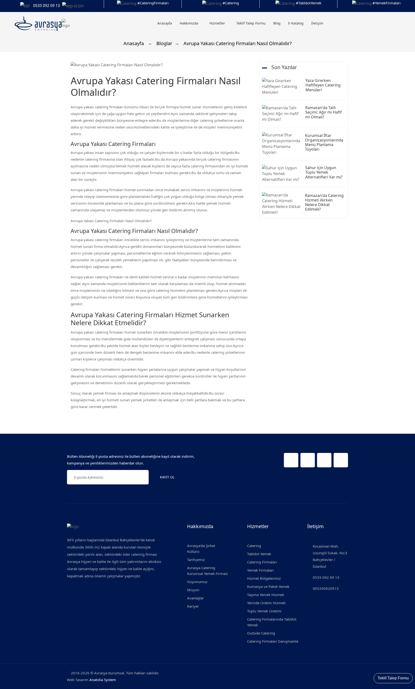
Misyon (193, 589)
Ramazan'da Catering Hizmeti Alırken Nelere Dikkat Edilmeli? (324, 202)
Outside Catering (261, 633)
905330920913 (326, 588)
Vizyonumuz (197, 581)
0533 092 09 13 (326, 577)
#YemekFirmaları (386, 2)
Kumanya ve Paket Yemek (268, 586)
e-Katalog (296, 23)
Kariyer (193, 606)
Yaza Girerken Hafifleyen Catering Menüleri (323, 85)
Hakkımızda (189, 23)
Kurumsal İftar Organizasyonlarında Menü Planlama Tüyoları (324, 142)
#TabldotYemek (308, 2)
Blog (277, 23)
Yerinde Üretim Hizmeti (266, 602)
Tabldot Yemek (259, 553)
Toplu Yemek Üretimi (264, 611)
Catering (254, 545)
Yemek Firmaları (260, 570)
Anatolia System (102, 679)
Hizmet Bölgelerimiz (264, 578)
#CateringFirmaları (153, 2)
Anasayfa (164, 23)
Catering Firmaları (262, 562)
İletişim (317, 23)
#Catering (231, 2)
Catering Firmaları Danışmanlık (273, 641)
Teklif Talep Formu (251, 23)
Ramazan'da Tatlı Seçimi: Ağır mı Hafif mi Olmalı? (323, 112)
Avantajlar (195, 598)
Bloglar (163, 43)
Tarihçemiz (196, 559)
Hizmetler (217, 23)
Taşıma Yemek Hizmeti (265, 594)
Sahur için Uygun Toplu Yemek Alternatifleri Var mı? (323, 172)
